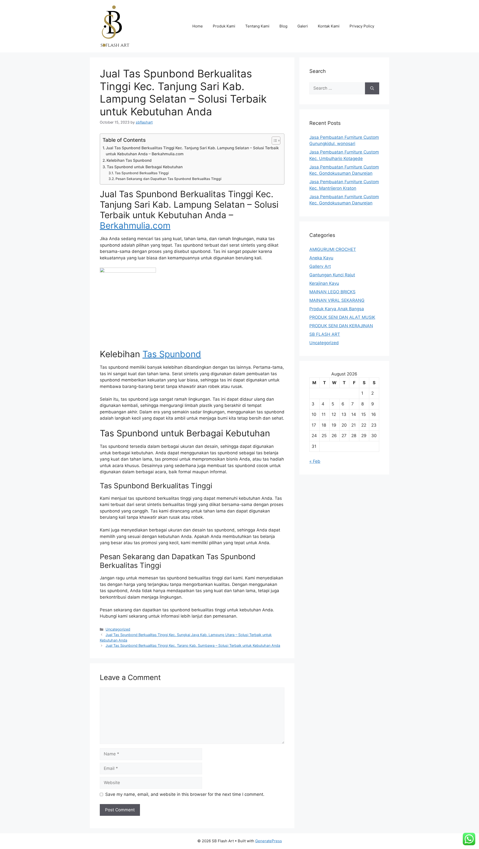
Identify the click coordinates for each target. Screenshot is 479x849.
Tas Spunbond (171, 354)
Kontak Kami (329, 26)
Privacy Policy (362, 26)
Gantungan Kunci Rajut (332, 274)
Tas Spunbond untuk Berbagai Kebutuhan (145, 167)
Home (197, 26)
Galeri (302, 26)
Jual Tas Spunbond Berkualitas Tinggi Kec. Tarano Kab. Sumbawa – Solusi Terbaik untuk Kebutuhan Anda (193, 645)
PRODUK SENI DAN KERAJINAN (341, 325)
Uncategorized (118, 629)
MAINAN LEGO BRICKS (332, 291)
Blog (283, 26)
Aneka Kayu (321, 257)
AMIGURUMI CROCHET (332, 249)
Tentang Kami (257, 26)
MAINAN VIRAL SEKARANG (336, 300)
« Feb (314, 461)
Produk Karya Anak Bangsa (336, 308)
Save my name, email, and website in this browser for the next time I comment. (184, 794)
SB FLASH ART (324, 334)
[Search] (372, 88)
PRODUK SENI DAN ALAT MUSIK (342, 317)
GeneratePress (268, 841)
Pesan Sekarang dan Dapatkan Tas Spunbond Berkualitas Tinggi (168, 179)
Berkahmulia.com (135, 225)
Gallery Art (320, 266)
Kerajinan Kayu (324, 283)
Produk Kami (224, 26)
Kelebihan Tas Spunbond (129, 160)
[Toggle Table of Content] (273, 140)
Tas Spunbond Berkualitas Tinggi (142, 173)
